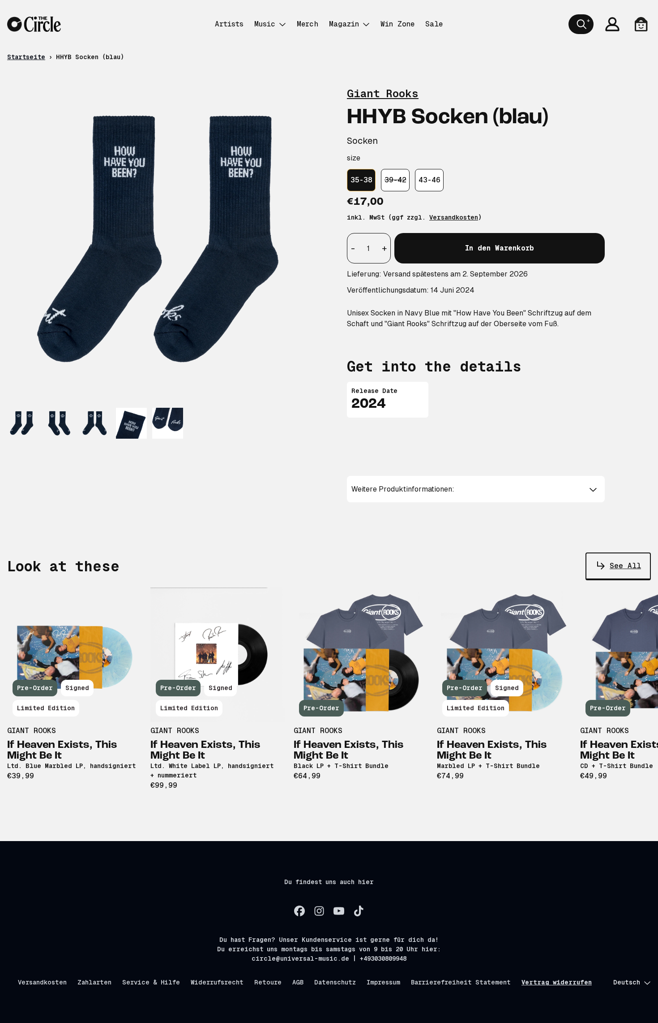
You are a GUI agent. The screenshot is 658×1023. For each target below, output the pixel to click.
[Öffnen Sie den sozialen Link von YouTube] (339, 911)
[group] (22, 423)
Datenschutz (335, 982)
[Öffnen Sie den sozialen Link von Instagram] (319, 911)
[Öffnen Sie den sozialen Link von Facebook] (299, 911)
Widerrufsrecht (217, 982)
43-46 (429, 180)
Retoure (268, 982)
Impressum (383, 982)
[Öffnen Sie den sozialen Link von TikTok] (358, 911)
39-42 (395, 180)
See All (625, 565)
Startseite (26, 56)
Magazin (344, 24)
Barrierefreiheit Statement (461, 982)
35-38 (361, 180)
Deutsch (626, 982)
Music (264, 24)
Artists (229, 24)
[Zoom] (168, 241)
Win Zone (397, 24)
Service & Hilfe (151, 982)
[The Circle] (34, 24)
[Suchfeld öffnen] (581, 24)
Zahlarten (94, 982)
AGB (297, 982)
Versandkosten (453, 217)
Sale (434, 24)
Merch (307, 24)
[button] (476, 489)
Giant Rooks (383, 93)
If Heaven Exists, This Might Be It (62, 750)
